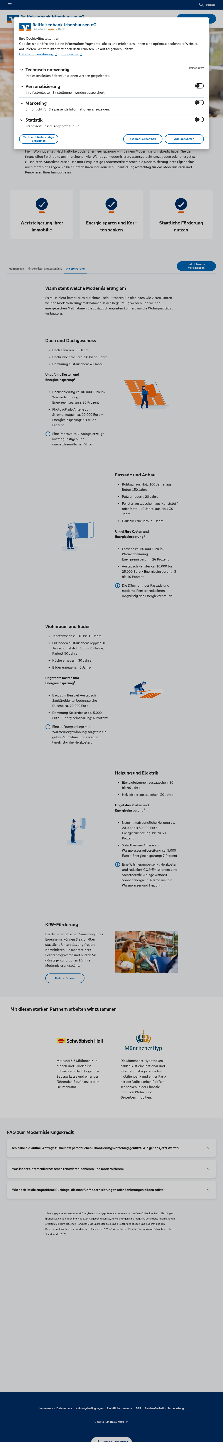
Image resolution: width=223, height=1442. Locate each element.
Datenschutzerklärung (36, 54)
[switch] (199, 85)
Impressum (70, 54)
